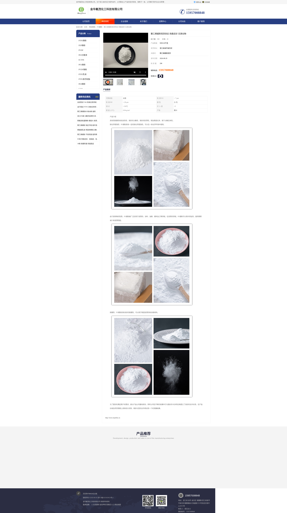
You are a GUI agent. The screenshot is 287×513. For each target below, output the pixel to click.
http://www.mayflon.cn (112, 418)
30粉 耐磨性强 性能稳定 (85, 144)
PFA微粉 (82, 65)
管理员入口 (110, 504)
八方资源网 (95, 504)
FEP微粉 (82, 45)
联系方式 (86, 27)
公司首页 (86, 21)
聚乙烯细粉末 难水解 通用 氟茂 (88, 111)
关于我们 (143, 21)
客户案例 (201, 21)
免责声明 (103, 504)
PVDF (81, 50)
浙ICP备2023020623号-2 (105, 497)
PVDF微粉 (83, 69)
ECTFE (81, 60)
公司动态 (181, 21)
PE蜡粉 (99, 27)
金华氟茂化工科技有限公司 (91, 501)
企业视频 (124, 21)
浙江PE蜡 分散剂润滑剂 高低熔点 (88, 116)
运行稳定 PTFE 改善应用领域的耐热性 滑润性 (88, 107)
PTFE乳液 (82, 74)
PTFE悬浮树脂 (84, 79)
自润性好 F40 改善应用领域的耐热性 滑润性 (88, 102)
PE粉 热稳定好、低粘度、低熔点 (88, 139)
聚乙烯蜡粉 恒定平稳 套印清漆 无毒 (88, 125)
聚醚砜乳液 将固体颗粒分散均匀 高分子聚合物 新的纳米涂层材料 (88, 130)
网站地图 (118, 504)
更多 (97, 97)
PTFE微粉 (82, 41)
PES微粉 (82, 84)
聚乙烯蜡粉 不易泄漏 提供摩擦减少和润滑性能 (88, 134)
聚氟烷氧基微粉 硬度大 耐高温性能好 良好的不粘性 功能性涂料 (88, 121)
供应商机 (105, 21)
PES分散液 (83, 55)
